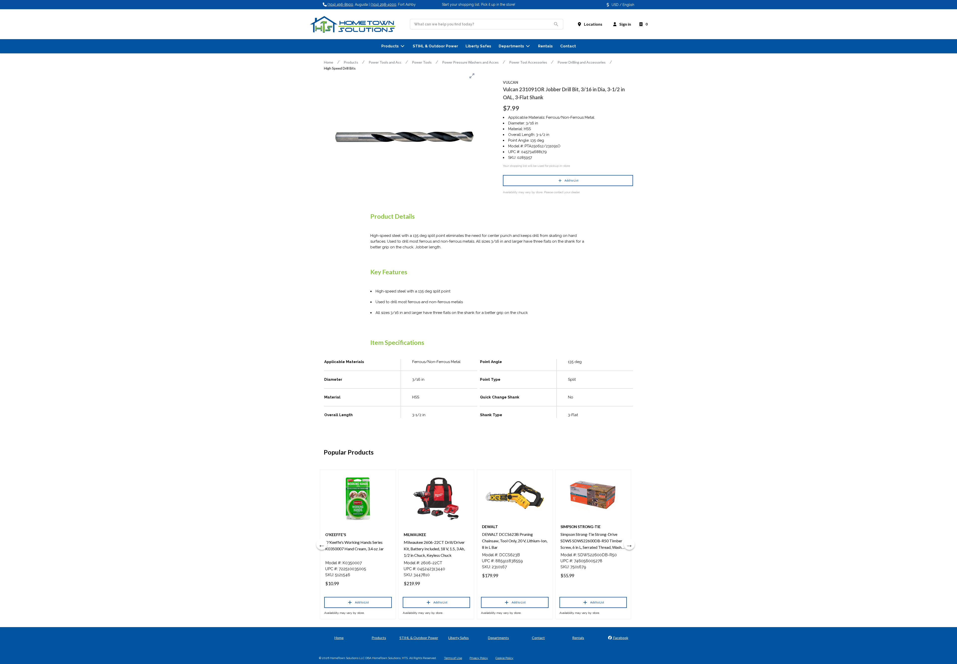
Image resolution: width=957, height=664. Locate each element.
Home (328, 62)
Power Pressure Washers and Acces (470, 62)
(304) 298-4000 (383, 4)
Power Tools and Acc (385, 62)
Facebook (620, 638)
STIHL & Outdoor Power (418, 638)
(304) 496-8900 (340, 4)
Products (351, 62)
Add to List (571, 180)
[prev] (321, 544)
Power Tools (422, 62)
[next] (629, 544)
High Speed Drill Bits (340, 68)
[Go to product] (358, 499)
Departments (498, 638)
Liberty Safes (458, 638)
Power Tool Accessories (528, 62)
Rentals (578, 638)
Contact (538, 638)
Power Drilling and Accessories (582, 62)
